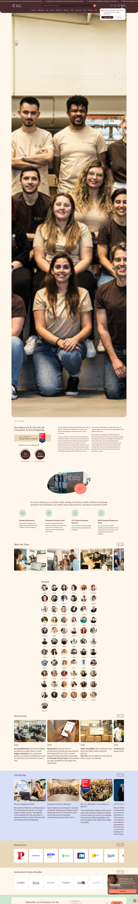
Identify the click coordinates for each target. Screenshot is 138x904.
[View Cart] (118, 5)
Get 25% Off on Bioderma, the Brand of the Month (103, 1)
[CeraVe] (81, 883)
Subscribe (123, 891)
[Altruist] (21, 883)
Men (96, 10)
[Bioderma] (51, 883)
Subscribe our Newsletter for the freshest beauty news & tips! (65, 1)
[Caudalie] (66, 883)
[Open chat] (135, 901)
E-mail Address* (74, 901)
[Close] (136, 876)
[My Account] (115, 5)
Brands (33, 10)
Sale (47, 10)
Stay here (119, 17)
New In (52, 10)
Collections (41, 10)
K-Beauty (58, 10)
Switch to (107, 17)
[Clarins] (96, 883)
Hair (85, 10)
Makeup (90, 10)
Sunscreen (78, 10)
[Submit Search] (94, 5)
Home (15, 421)
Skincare (66, 10)
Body (71, 10)
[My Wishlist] (111, 5)
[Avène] (36, 883)
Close (123, 11)
